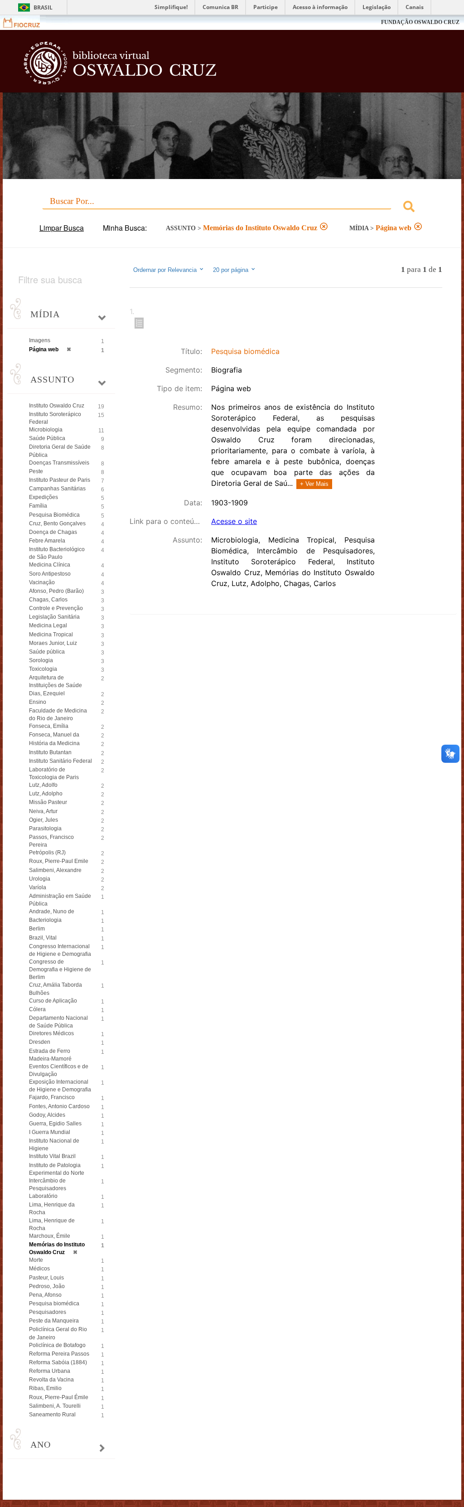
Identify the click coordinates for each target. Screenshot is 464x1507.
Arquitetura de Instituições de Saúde (55, 681)
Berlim (37, 929)
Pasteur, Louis (46, 1277)
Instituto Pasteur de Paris (59, 480)
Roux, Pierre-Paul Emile (58, 861)
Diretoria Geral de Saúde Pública (60, 451)
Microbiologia (46, 429)
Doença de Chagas (53, 532)
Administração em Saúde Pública (60, 900)
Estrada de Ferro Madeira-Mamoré (50, 1055)
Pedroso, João (47, 1286)
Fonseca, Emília (48, 726)
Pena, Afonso (45, 1295)
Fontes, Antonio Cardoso (59, 1106)
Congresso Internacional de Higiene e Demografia (60, 950)
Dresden (39, 1042)
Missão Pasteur (48, 802)
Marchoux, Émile (49, 1236)
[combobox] (232, 208)
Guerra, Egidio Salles (55, 1123)
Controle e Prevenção (56, 608)
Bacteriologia (45, 920)
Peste (36, 471)
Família (38, 506)
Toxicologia (43, 669)
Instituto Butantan (50, 752)
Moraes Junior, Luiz (53, 643)
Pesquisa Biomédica (54, 515)
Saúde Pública (47, 438)
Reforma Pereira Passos (59, 1354)
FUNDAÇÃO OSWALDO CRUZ (420, 22)
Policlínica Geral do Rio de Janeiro (58, 1333)
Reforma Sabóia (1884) (58, 1362)
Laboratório (43, 1196)
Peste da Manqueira (54, 1321)
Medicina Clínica (49, 565)
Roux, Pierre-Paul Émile (58, 1397)
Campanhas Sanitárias (57, 488)
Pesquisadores (47, 1312)
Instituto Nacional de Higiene (54, 1145)
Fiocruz (27, 22)
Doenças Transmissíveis (59, 463)
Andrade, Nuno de (51, 911)
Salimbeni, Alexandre (55, 870)
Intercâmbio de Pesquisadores (47, 1184)
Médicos (39, 1268)
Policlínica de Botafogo (57, 1345)
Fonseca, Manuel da (54, 735)
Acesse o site (234, 521)
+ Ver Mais (314, 483)
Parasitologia (45, 828)
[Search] (409, 208)
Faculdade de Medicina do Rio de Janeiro (58, 714)
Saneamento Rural (52, 1414)
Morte (36, 1260)
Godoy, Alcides (47, 1115)
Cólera (37, 1009)
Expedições (43, 497)
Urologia (39, 879)
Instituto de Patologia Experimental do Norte (56, 1169)
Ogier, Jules (43, 820)
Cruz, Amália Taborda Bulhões (55, 989)
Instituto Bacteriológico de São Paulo (57, 553)
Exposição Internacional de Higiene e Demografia (60, 1086)
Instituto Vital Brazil (52, 1156)
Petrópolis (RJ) (47, 852)
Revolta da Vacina (51, 1379)
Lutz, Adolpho (46, 793)
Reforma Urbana (49, 1371)
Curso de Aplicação (53, 1001)
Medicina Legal (48, 625)
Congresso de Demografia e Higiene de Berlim (60, 969)
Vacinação (42, 582)
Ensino (37, 702)
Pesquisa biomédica (54, 1303)
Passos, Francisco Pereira (51, 841)
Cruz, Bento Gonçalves (57, 523)
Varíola (37, 887)
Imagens (39, 340)
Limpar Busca (61, 228)
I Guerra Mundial (49, 1132)
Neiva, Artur (43, 811)
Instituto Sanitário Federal (60, 761)
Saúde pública (47, 652)
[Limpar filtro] (323, 227)
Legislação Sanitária (54, 617)
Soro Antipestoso (50, 574)
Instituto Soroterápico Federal (55, 418)
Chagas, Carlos (48, 599)
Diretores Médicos (51, 1033)
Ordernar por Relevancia (165, 270)
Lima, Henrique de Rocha (52, 1224)
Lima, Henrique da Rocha (52, 1209)
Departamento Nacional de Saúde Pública (58, 1022)
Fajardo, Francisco (52, 1097)
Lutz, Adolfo (43, 785)
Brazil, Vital (43, 938)
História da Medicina (54, 743)
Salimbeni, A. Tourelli (55, 1406)
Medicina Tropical (51, 634)
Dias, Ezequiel (47, 693)
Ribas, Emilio (45, 1388)
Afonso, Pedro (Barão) (56, 591)
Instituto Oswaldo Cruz (56, 405)
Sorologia (41, 660)
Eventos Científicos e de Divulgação (58, 1070)
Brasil (43, 7)
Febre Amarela (47, 541)
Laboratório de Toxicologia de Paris (54, 773)
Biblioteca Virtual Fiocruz (198, 64)
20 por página (231, 270)
